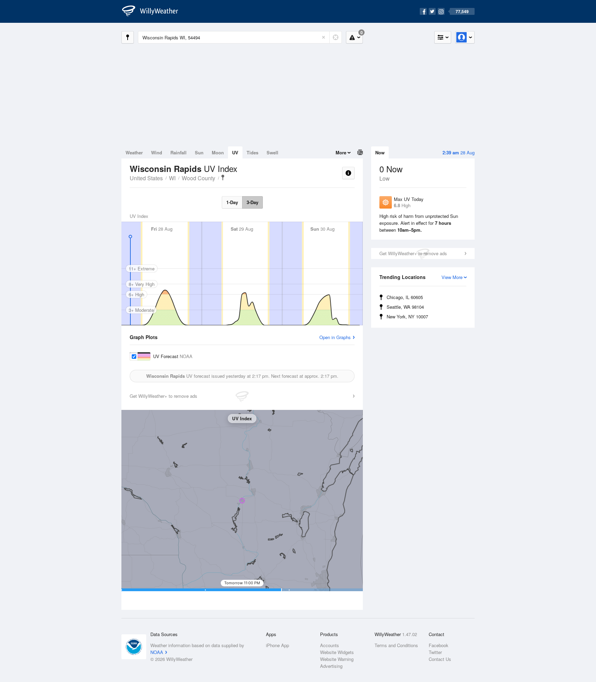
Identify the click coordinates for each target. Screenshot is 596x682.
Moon (218, 152)
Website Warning (337, 659)
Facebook (438, 645)
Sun (199, 152)
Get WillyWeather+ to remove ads (413, 253)
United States (146, 178)
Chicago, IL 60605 (405, 297)
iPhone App (277, 645)
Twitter (435, 652)
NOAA (156, 652)
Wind (156, 152)
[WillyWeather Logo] (153, 11)
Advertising (331, 666)
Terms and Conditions (396, 645)
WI (172, 178)
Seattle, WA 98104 (405, 307)
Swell (272, 152)
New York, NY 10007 (407, 316)
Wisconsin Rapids (222, 177)
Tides (252, 152)
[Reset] (323, 37)
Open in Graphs (335, 337)
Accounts (329, 645)
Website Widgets (337, 652)
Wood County (198, 178)
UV (235, 152)
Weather (134, 152)
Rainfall (178, 152)
